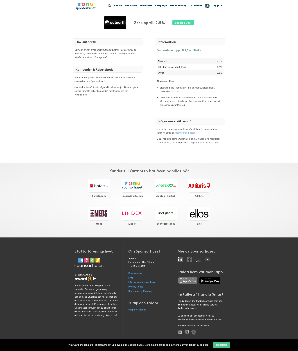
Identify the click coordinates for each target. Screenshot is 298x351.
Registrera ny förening (140, 291)
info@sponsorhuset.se (186, 132)
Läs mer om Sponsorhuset (142, 282)
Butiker (118, 5)
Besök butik (183, 22)
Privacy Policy (135, 286)
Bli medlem (196, 5)
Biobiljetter (131, 5)
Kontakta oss (135, 273)
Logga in (217, 5)
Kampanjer (161, 5)
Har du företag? (178, 5)
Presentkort (146, 5)
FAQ (130, 277)
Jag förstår (221, 344)
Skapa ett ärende (137, 309)
